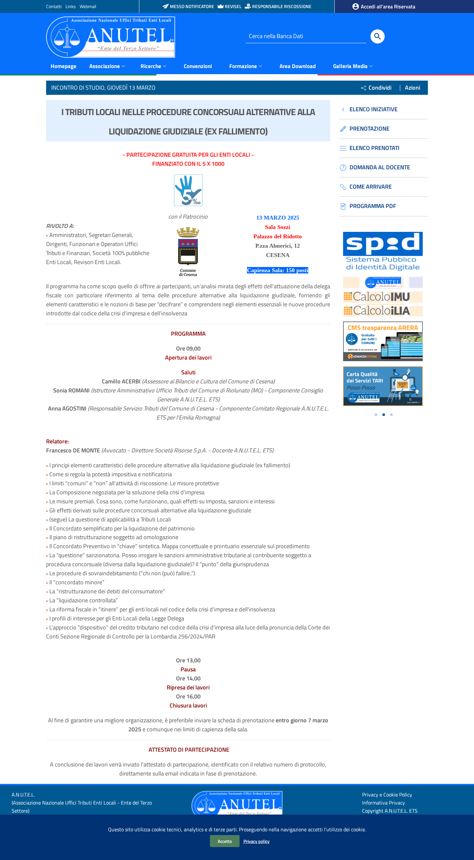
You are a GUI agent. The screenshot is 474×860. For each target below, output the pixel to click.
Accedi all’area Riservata (387, 6)
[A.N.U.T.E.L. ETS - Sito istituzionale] (110, 36)
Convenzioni (198, 66)
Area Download (298, 66)
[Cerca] (377, 36)
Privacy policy (256, 841)
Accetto (225, 841)
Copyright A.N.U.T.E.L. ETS (390, 811)
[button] (376, 414)
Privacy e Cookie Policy (387, 794)
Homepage (63, 66)
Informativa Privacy (383, 802)
